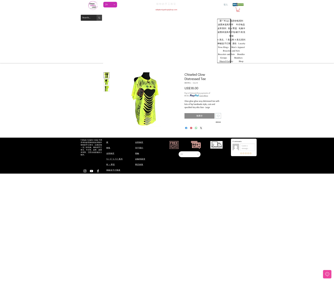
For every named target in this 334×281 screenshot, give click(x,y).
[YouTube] (91, 171)
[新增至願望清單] (218, 116)
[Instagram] (85, 171)
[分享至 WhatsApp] (196, 128)
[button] (238, 9)
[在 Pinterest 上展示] (191, 128)
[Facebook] (98, 171)
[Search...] (99, 18)
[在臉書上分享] (186, 128)
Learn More (203, 95)
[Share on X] (201, 128)
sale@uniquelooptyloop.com (166, 10)
